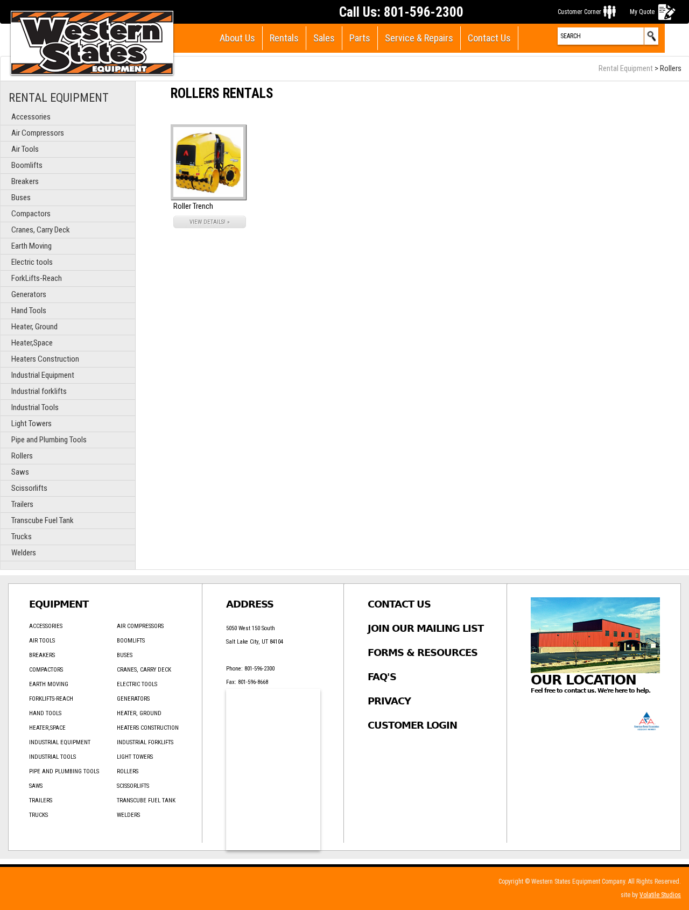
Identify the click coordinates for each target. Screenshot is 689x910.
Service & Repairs (419, 38)
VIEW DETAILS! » (209, 221)
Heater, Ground (34, 326)
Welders (23, 553)
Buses (21, 197)
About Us (237, 38)
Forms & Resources (422, 652)
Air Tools (25, 149)
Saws (20, 472)
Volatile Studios (660, 895)
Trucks (21, 536)
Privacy (389, 701)
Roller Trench (193, 206)
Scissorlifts (29, 488)
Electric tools (32, 262)
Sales (324, 38)
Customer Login (412, 725)
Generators (28, 294)
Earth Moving (31, 246)
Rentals (284, 38)
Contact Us (489, 38)
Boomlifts (27, 165)
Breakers (25, 181)
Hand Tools (28, 310)
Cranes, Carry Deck (40, 230)
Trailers (22, 504)
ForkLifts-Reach (36, 278)
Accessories (31, 117)
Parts (359, 38)
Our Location (583, 680)
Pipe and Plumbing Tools (49, 440)
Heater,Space (32, 343)
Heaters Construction (45, 359)
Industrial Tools (35, 407)
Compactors (31, 213)
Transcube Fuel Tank (42, 520)
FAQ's (382, 676)
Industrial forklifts (39, 391)
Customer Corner (579, 12)
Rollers (22, 456)
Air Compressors (37, 133)
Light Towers (31, 423)
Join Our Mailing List (425, 628)
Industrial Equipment (42, 375)
